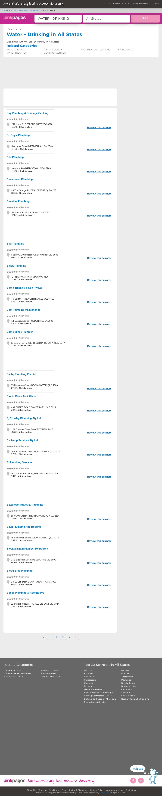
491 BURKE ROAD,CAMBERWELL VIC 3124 (33, 407)
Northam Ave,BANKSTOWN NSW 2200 (31, 168)
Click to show (25, 127)
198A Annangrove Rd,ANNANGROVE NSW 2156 (35, 515)
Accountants (127, 677)
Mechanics (126, 680)
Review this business (99, 127)
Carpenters (126, 689)
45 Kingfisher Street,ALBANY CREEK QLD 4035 (35, 537)
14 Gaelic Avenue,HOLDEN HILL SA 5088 (32, 321)
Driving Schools (128, 686)
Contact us (130, 790)
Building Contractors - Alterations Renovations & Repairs (100, 700)
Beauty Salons (128, 683)
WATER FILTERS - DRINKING (95, 50)
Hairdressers (90, 680)
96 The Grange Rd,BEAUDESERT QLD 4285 (33, 190)
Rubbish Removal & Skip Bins (135, 699)
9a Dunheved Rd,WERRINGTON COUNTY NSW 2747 (38, 343)
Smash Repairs (128, 696)
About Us (31, 790)
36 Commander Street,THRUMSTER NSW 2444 (35, 473)
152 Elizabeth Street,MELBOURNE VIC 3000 (33, 559)
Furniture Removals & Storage (98, 692)
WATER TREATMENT (17, 53)
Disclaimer (82, 790)
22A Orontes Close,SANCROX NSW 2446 (32, 429)
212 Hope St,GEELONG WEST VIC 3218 (32, 124)
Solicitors (125, 692)
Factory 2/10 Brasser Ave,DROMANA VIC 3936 (34, 254)
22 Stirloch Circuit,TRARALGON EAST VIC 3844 (35, 604)
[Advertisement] (61, 66)
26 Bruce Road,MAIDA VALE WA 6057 (31, 212)
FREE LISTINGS (140, 4)
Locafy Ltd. (104, 793)
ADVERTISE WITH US (119, 4)
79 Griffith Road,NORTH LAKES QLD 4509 (32, 299)
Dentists (125, 670)
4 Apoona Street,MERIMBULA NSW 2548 (32, 146)
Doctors (88, 670)
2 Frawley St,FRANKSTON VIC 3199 (30, 276)
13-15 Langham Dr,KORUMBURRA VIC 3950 (33, 581)
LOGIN (156, 4)
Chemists (88, 683)
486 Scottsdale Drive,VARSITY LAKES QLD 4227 (35, 451)
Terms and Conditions (48, 790)
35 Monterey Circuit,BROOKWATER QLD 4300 (34, 385)
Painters (88, 686)
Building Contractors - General (98, 696)
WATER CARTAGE (16, 50)
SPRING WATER (126, 50)
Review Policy (96, 790)
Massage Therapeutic (94, 689)
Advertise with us (114, 790)
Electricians (89, 673)
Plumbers (125, 673)
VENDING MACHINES (55, 53)
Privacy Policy (68, 790)
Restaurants (89, 677)
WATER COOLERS (53, 50)
